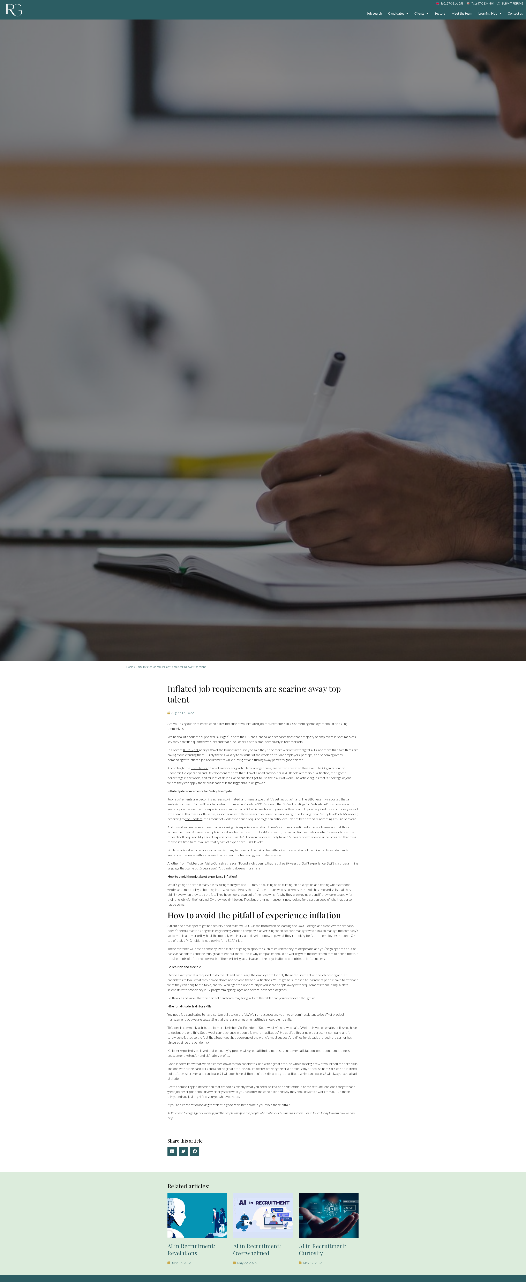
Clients (419, 13)
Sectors (440, 13)
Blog (138, 666)
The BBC (308, 799)
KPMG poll (191, 750)
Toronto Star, (200, 768)
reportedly (188, 1050)
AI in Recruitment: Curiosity (323, 1249)
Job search (374, 13)
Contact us (515, 13)
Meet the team (461, 13)
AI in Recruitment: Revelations (191, 1249)
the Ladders (193, 819)
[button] (172, 1151)
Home (129, 666)
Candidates (396, 13)
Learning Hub (487, 13)
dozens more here (248, 868)
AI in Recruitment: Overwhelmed (257, 1249)
